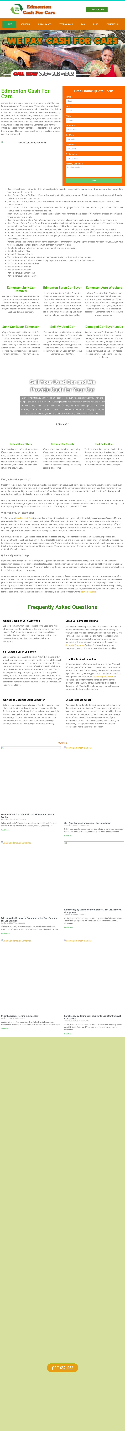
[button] (2, 53)
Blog (95, 24)
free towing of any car (103, 676)
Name (68, 97)
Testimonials (66, 24)
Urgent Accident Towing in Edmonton (19, 1016)
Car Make (70, 135)
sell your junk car (88, 592)
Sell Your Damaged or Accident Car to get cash (87, 823)
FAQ (83, 24)
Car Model (70, 144)
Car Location (71, 154)
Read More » (5, 830)
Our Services (44, 24)
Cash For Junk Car (23, 518)
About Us (25, 24)
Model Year (71, 125)
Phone (68, 116)
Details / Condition (74, 164)
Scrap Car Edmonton (75, 645)
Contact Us (112, 24)
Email (68, 106)
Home (9, 24)
